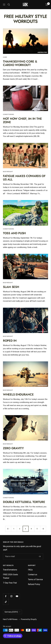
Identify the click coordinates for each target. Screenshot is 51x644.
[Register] (40, 556)
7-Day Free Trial (10, 583)
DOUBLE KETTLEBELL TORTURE (24, 502)
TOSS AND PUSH (14, 233)
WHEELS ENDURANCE (18, 394)
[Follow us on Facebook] (6, 596)
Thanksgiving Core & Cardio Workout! (20, 63)
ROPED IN (10, 340)
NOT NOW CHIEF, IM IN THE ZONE (22, 120)
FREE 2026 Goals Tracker (10, 576)
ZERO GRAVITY (13, 448)
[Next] (43, 529)
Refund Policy (34, 584)
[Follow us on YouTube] (17, 596)
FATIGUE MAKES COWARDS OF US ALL (24, 178)
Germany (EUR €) (11, 612)
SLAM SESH (11, 287)
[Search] (9, 4)
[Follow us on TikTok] (6, 602)
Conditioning (8, 114)
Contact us (32, 574)
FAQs (30, 570)
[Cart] (46, 4)
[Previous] (8, 529)
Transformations (10, 570)
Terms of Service (35, 579)
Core (5, 57)
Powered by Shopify (29, 619)
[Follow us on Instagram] (11, 596)
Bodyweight (8, 171)
